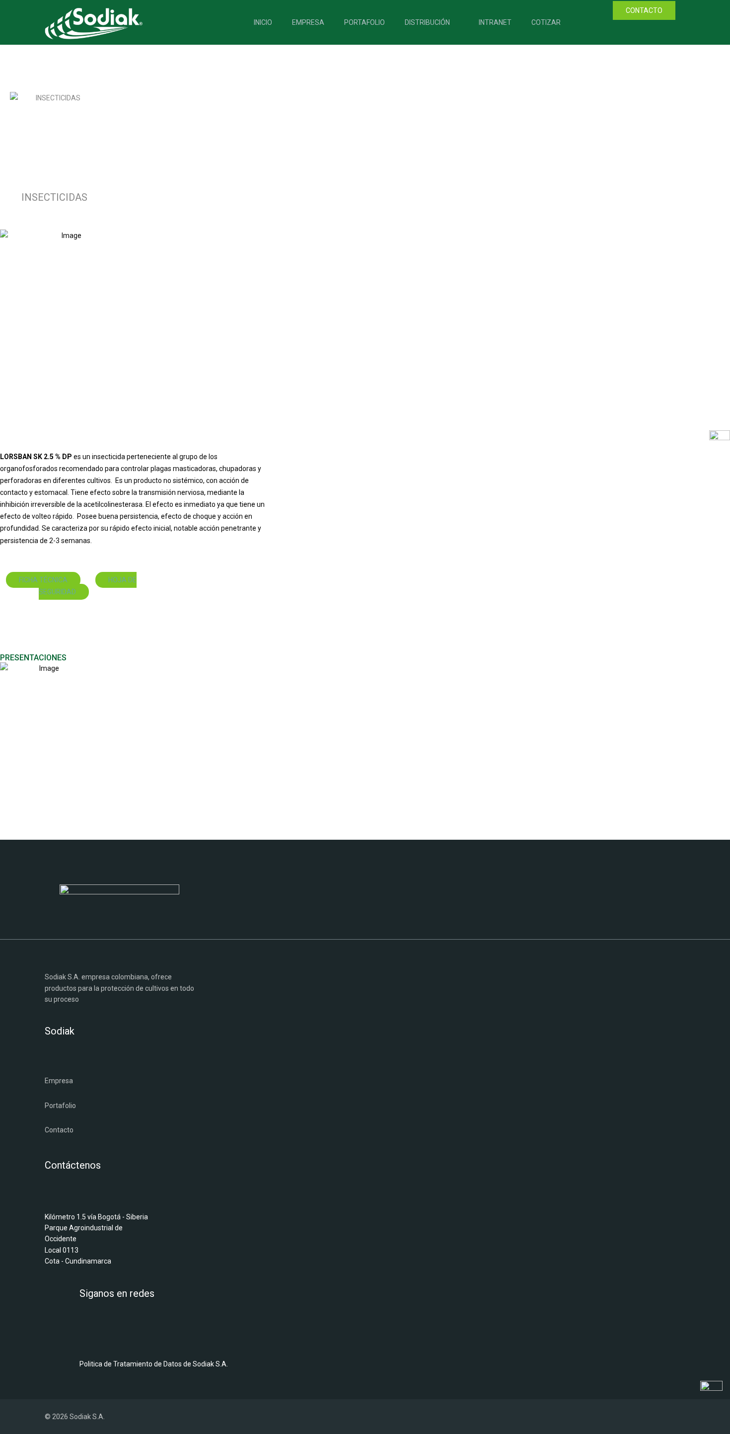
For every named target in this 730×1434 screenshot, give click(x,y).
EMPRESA (308, 22)
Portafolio (60, 1106)
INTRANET (495, 22)
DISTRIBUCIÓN (427, 22)
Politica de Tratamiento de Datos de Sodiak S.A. (153, 1364)
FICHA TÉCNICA (43, 580)
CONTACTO (644, 10)
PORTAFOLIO (364, 22)
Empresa (59, 1081)
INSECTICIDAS (54, 197)
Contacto (59, 1130)
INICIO (263, 22)
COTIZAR (546, 22)
